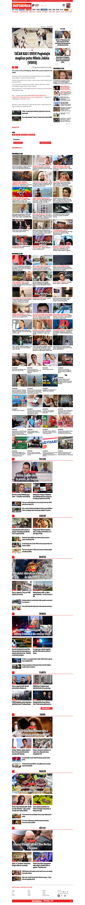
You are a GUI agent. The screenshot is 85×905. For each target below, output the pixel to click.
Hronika (38, 9)
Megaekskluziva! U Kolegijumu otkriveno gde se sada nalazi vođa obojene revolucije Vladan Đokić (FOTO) (63, 59)
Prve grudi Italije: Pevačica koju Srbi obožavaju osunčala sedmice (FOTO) (36, 759)
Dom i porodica (36, 804)
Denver (18, 134)
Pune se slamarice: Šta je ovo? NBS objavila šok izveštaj (21, 593)
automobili (45, 11)
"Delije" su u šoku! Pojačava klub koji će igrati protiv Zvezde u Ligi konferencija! (36, 112)
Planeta (50, 9)
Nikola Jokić (52, 11)
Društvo (34, 9)
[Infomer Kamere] (36, 5)
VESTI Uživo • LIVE (48, 901)
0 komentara (19, 142)
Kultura (35, 747)
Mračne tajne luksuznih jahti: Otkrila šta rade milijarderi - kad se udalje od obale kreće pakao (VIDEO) (21, 809)
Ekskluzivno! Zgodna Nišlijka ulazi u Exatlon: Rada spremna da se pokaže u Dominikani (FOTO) (35, 539)
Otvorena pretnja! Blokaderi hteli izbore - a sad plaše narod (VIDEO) (21, 496)
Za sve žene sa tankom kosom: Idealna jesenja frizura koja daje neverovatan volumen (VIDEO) (35, 821)
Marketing (44, 890)
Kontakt (43, 892)
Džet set (61, 9)
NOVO (13, 9)
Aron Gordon (31, 134)
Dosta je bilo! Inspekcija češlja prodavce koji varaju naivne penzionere (37, 606)
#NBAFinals (43, 95)
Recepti (58, 11)
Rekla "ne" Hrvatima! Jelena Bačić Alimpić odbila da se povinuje (21, 865)
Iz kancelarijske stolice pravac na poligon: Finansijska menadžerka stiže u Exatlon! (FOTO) (21, 532)
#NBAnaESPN (16, 97)
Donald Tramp (68, 11)
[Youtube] (64, 891)
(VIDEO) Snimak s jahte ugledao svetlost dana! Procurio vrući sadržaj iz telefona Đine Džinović (37, 872)
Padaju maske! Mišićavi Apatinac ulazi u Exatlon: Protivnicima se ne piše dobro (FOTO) (42, 532)
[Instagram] (62, 891)
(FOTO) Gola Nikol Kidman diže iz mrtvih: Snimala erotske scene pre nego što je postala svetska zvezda (32, 733)
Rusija (62, 11)
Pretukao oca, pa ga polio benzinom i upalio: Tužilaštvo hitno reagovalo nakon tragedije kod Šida (37, 660)
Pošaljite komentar (45, 142)
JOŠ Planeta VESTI (46, 708)
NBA (15, 26)
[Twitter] (60, 891)
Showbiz (32, 727)
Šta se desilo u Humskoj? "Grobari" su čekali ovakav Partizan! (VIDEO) (37, 117)
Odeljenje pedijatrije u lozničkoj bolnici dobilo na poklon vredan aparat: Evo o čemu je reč (37, 601)
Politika (16, 9)
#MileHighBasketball (33, 95)
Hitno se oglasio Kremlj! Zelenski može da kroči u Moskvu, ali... (20, 687)
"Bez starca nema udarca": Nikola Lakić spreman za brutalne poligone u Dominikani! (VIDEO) (37, 551)
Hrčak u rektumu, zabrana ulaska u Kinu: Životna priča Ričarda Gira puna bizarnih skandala (21, 752)
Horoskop (39, 11)
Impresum (44, 894)
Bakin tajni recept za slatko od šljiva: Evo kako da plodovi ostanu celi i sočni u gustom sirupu (32, 790)
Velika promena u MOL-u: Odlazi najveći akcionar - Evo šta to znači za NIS (42, 594)
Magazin (57, 9)
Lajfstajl (14, 804)
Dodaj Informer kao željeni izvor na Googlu (43, 67)
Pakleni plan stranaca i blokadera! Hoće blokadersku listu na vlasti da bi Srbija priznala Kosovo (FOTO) (42, 497)
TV (12, 892)
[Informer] (42, 6)
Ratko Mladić (15, 11)
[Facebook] (58, 891)
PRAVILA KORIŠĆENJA (45, 895)
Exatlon (14, 527)
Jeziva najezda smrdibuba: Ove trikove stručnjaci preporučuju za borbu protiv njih (42, 809)
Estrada (32, 841)
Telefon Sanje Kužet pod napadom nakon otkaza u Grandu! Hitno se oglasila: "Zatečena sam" (42, 865)
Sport (13, 26)
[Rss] (65, 891)
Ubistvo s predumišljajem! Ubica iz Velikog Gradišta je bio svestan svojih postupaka (51, 0)
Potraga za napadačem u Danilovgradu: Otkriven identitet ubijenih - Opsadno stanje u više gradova (36, 666)
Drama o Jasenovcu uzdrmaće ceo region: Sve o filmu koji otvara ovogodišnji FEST (42, 752)
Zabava (53, 9)
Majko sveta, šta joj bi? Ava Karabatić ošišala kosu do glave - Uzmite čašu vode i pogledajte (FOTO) (36, 878)
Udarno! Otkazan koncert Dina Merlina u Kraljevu (32, 846)
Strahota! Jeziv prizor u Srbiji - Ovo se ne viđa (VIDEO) (32, 575)
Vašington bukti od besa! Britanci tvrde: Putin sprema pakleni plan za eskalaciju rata (42, 703)
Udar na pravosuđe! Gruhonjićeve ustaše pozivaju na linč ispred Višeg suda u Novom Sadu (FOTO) (37, 503)
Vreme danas (32, 11)
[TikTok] (67, 891)
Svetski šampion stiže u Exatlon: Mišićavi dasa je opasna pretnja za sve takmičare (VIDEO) (37, 545)
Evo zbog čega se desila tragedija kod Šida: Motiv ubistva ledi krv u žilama (42, 651)
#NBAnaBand (23, 97)
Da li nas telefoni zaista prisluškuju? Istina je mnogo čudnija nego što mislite (36, 815)
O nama (43, 891)
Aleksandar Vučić (24, 11)
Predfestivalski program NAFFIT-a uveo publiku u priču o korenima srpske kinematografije (36, 765)
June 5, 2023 (26, 99)
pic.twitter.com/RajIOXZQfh (35, 97)
